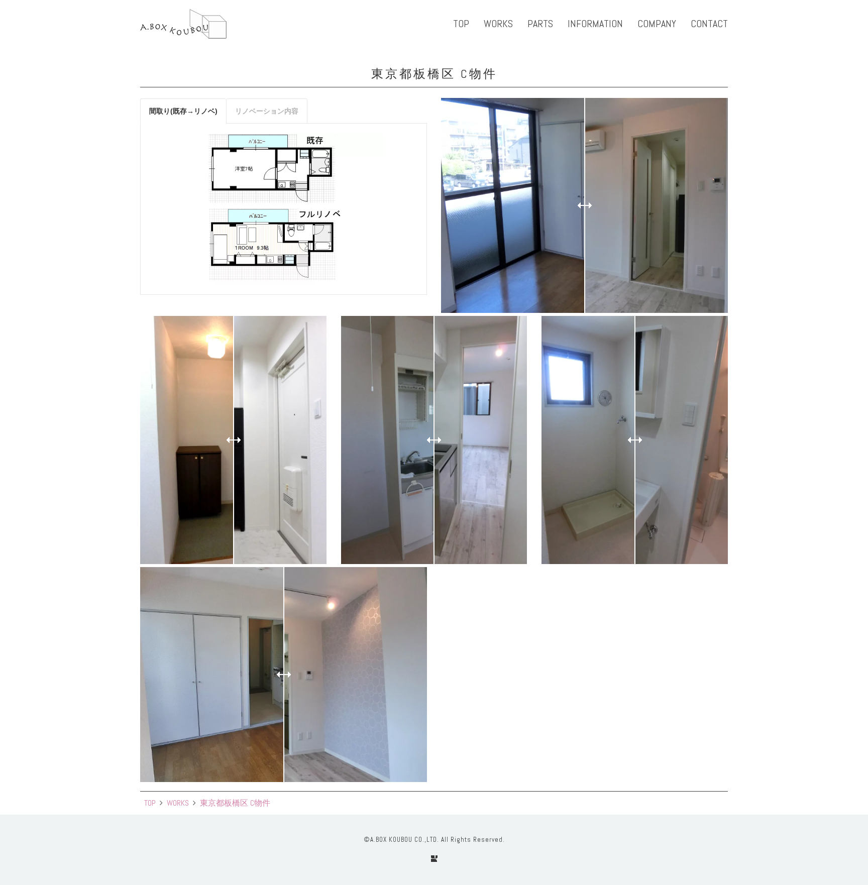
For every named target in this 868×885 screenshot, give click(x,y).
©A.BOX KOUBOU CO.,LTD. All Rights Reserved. (434, 839)
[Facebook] (434, 858)
